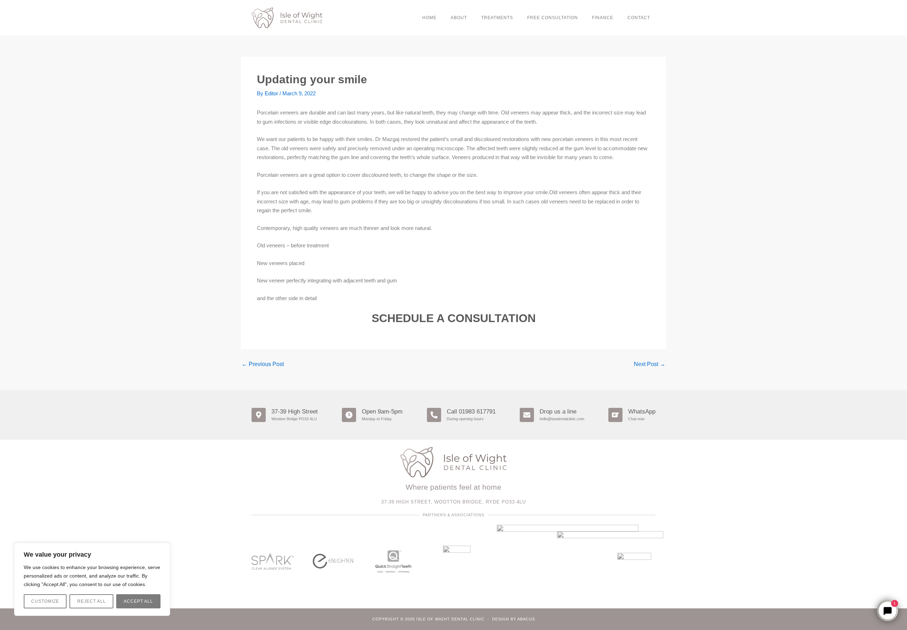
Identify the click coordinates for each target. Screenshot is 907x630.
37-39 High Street (294, 411)
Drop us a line (558, 411)
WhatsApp (641, 411)
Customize (45, 601)
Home (429, 17)
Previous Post (263, 364)
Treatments (497, 17)
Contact (638, 17)
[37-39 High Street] (259, 415)
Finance (602, 17)
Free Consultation (552, 17)
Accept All (138, 601)
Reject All (91, 601)
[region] (92, 579)
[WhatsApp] (615, 415)
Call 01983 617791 (471, 411)
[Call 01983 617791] (434, 415)
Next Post (649, 364)
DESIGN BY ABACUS (513, 619)
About (459, 17)
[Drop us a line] (527, 415)
